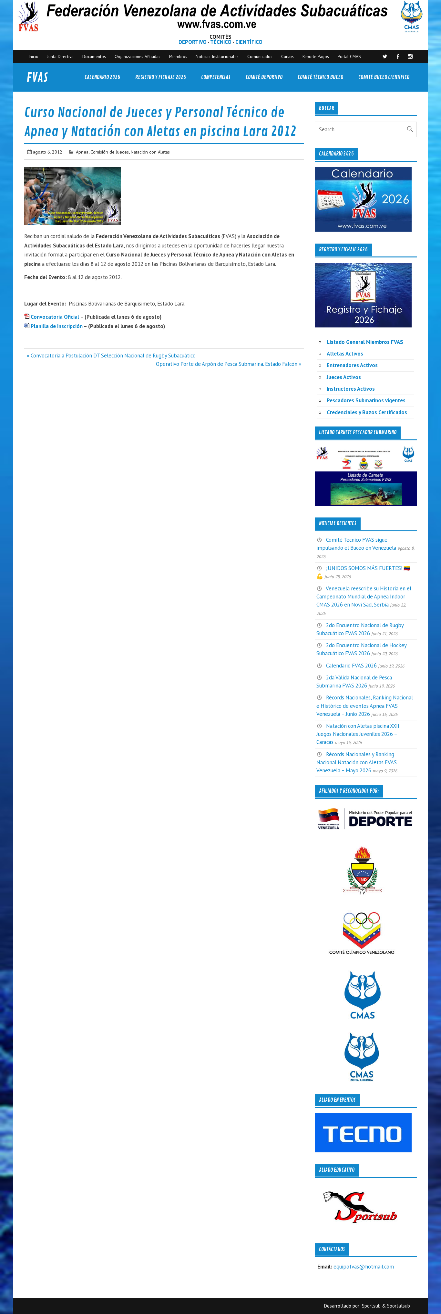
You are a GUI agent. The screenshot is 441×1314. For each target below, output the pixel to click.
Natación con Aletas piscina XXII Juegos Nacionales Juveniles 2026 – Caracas (357, 734)
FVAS (37, 78)
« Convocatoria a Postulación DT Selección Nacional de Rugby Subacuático (111, 355)
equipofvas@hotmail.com (363, 1266)
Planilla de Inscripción (56, 326)
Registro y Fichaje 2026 (160, 77)
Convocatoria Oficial (55, 316)
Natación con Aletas (150, 152)
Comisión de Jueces (109, 152)
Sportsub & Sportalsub (386, 1306)
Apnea (82, 152)
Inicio (33, 56)
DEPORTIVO (193, 41)
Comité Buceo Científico (383, 77)
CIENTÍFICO (248, 41)
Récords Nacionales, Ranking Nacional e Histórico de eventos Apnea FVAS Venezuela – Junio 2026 (364, 705)
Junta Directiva (60, 56)
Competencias (216, 77)
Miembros (178, 56)
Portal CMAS (349, 56)
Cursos (287, 56)
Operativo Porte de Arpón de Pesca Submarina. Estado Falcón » (228, 363)
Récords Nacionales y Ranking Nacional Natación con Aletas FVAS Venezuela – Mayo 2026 (356, 762)
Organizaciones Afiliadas (137, 56)
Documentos (94, 56)
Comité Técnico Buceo (320, 77)
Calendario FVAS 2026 (351, 665)
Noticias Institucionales (217, 56)
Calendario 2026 (102, 77)
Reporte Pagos (316, 56)
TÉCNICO (220, 41)
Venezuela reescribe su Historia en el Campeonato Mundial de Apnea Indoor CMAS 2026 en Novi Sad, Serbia (363, 596)
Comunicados (259, 56)
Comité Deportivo (264, 77)
